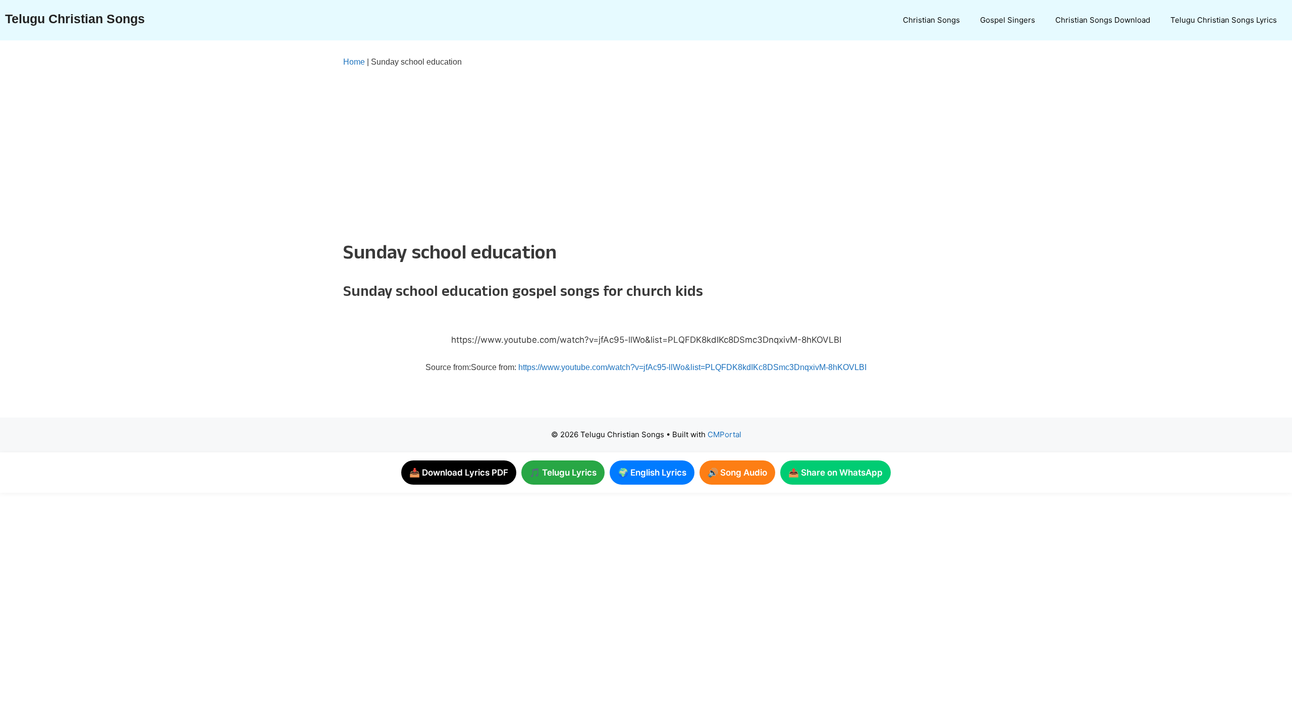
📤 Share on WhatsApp (835, 473)
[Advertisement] (626, 152)
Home (354, 62)
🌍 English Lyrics (652, 473)
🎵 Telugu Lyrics (563, 473)
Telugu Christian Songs (75, 19)
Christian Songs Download (1102, 20)
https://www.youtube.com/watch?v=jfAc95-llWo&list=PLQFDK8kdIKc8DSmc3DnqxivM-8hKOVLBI (692, 367)
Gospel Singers (1007, 20)
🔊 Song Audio (737, 473)
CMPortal (724, 434)
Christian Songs (931, 20)
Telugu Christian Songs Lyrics (1223, 20)
